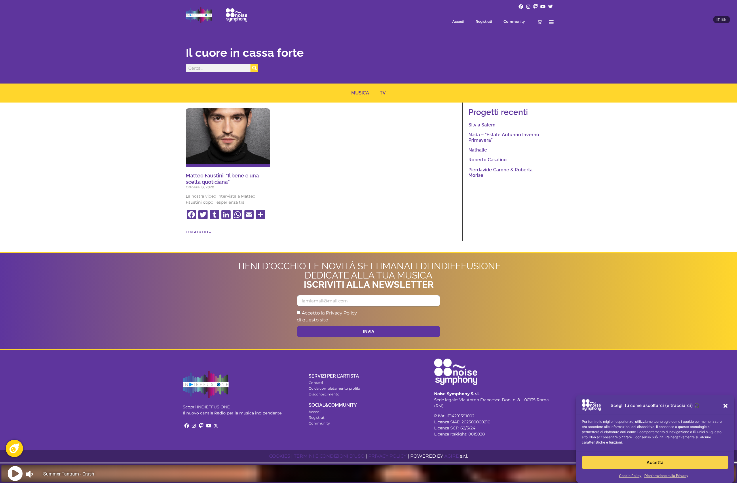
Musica (360, 93)
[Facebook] (521, 6)
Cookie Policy (630, 475)
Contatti (316, 382)
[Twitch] (536, 6)
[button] (725, 406)
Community (514, 21)
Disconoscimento (324, 394)
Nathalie (477, 150)
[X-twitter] (216, 425)
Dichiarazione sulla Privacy (666, 475)
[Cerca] (254, 68)
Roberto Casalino (487, 159)
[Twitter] (550, 6)
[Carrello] (540, 21)
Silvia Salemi (482, 125)
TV (383, 93)
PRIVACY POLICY (387, 456)
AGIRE (451, 456)
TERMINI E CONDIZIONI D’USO (329, 456)
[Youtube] (543, 6)
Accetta (655, 462)
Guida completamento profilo (334, 388)
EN (724, 20)
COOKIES (279, 456)
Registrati (484, 21)
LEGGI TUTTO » (198, 232)
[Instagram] (528, 6)
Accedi (458, 21)
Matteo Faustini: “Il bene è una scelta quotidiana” (222, 179)
